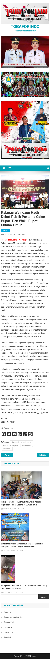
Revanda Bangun (28, 445)
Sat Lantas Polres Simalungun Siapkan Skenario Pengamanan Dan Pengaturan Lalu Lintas (22, 545)
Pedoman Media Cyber (13, 617)
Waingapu (7, 449)
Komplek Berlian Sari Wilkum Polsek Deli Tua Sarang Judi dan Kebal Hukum (24, 587)
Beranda (7, 612)
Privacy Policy (9, 622)
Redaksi (7, 637)
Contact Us (8, 632)
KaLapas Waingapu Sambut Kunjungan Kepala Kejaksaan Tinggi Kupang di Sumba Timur (21, 503)
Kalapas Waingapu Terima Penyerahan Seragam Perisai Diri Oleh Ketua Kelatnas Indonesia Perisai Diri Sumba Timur (44, 455)
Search (44, 597)
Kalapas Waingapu (10, 445)
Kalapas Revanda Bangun (21, 442)
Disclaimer (8, 627)
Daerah (5, 230)
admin (23, 234)
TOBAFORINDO (25, 26)
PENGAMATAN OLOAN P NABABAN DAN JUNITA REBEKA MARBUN (9, 455)
